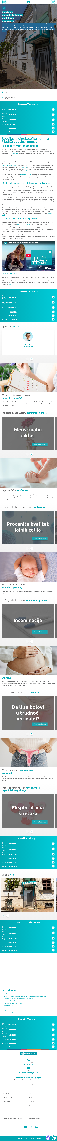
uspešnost (24, 167)
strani (9, 284)
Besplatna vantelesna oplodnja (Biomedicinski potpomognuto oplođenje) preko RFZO (26, 996)
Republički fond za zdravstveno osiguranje (15, 993)
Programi (31, 1089)
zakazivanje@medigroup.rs (28, 1073)
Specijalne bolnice (7, 1093)
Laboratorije (5, 1109)
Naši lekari (5, 1114)
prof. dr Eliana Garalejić (26, 174)
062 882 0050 (12, 120)
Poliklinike (5, 1105)
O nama (4, 1084)
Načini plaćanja (32, 1105)
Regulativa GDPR (8, 1005)
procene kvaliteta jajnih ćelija (9, 165)
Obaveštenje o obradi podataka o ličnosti (14, 1008)
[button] (54, 2)
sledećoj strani (29, 171)
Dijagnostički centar (7, 1097)
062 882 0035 (12, 115)
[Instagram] (31, 1127)
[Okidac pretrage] (5, 2)
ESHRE (5, 1010)
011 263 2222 (12, 124)
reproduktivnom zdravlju (23, 224)
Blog (30, 1093)
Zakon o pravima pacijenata (11, 1001)
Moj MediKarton (6, 1089)
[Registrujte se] (51, 2)
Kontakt (31, 1109)
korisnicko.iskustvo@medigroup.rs (28, 1077)
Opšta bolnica (32, 1084)
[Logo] (28, 2)
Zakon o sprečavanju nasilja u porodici (13, 1003)
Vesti (30, 1097)
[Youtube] (25, 1127)
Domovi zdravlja (6, 1101)
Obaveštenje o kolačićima (35, 1118)
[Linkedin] (36, 1127)
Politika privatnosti (33, 1114)
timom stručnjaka (13, 153)
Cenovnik (31, 1101)
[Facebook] (20, 1127)
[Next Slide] (31, 358)
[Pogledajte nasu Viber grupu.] (48, 1137)
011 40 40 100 (28, 1064)
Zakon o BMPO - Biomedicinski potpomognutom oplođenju (19, 998)
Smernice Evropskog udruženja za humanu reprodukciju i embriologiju (22, 1012)
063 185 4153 (12, 109)
